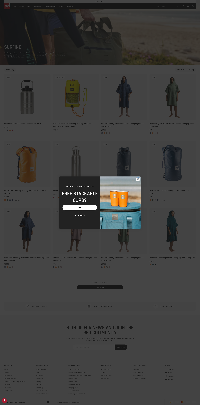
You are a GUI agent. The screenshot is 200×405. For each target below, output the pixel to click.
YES (79, 207)
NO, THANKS (80, 215)
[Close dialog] (138, 179)
